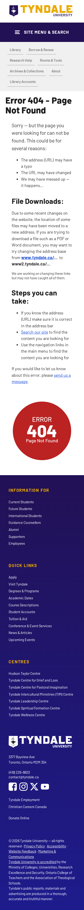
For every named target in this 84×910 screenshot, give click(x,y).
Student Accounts (22, 612)
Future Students (20, 509)
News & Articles (20, 632)
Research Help (21, 60)
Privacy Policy (34, 846)
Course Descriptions (24, 605)
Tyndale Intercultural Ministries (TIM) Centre (41, 694)
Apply (13, 577)
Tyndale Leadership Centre (29, 701)
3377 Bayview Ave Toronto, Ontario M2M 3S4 (27, 759)
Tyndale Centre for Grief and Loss (33, 680)
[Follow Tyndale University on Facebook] (13, 787)
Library (15, 50)
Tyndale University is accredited (32, 862)
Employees (17, 543)
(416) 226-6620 (19, 772)
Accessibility (56, 846)
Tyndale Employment (24, 800)
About (56, 71)
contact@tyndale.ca (24, 777)
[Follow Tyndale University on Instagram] (23, 787)
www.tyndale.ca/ (37, 257)
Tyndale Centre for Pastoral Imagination (38, 687)
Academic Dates (21, 598)
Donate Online (19, 818)
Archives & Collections (27, 71)
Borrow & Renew (41, 50)
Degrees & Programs (24, 591)
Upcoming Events (22, 640)
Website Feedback (22, 851)
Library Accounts (23, 81)
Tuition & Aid (18, 619)
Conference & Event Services (30, 626)
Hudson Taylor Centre (24, 673)
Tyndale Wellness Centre (27, 715)
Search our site (34, 332)
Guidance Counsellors (25, 522)
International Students (25, 516)
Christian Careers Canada (28, 807)
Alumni (14, 529)
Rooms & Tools (51, 60)
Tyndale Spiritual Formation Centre (34, 708)
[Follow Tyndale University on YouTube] (45, 787)
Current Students (21, 502)
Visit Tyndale (18, 584)
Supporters (17, 536)
